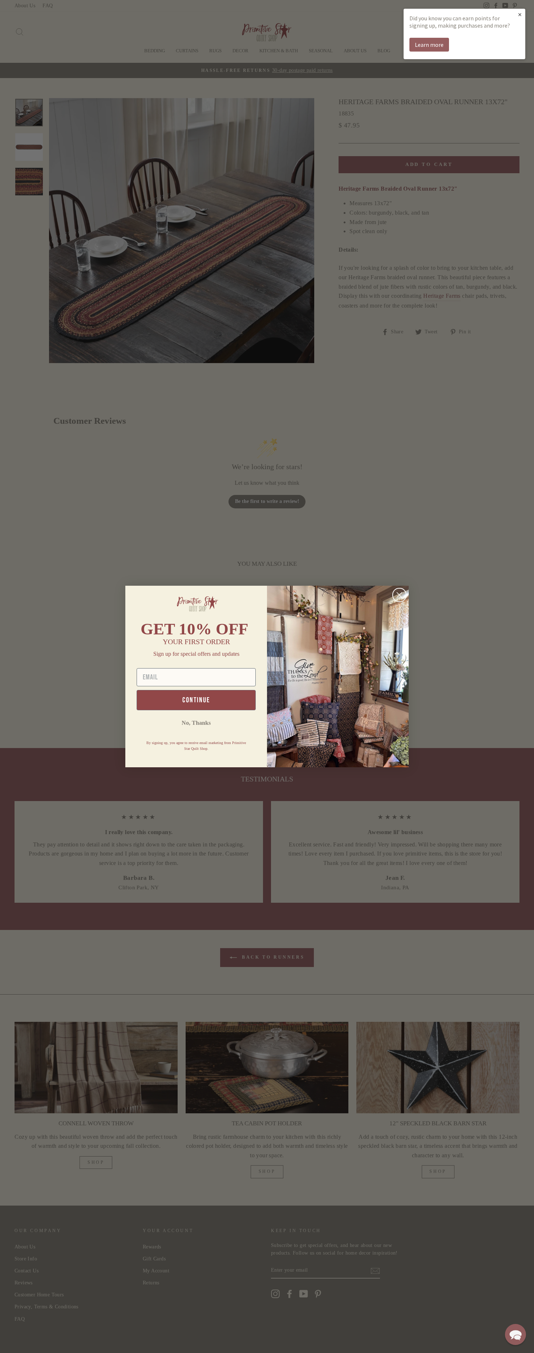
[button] (515, 1334)
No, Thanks (196, 723)
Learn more (429, 44)
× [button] (520, 14)
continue (196, 700)
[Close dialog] (399, 595)
